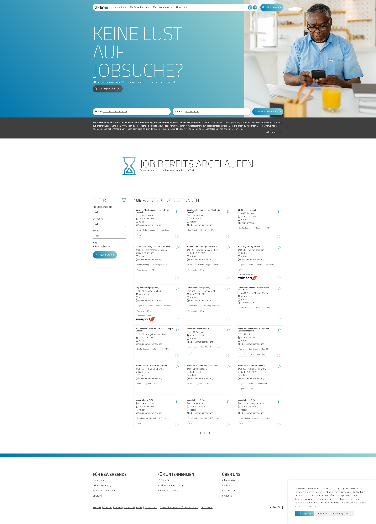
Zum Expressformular (110, 88)
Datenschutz (151, 507)
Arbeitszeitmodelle (102, 206)
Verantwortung (229, 490)
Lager (139, 230)
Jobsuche (118, 7)
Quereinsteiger (163, 230)
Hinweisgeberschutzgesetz (128, 507)
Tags (95, 242)
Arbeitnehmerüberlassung (170, 485)
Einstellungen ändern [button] (342, 513)
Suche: (98, 111)
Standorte (227, 495)
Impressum (207, 507)
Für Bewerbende (138, 7)
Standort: (179, 111)
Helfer (145, 230)
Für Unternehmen (161, 7)
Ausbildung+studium (160, 265)
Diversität (97, 495)
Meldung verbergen (274, 132)
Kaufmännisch (142, 270)
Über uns (180, 7)
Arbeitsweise (228, 480)
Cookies (107, 507)
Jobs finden (99, 480)
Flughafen (242, 265)
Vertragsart (98, 218)
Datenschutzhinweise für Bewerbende (179, 507)
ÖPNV (139, 235)
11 (215, 433)
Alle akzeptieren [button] (304, 513)
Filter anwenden (107, 254)
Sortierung (98, 230)
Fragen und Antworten (104, 490)
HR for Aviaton (164, 480)
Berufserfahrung (245, 228)
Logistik (153, 230)
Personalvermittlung (167, 490)
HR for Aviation (273, 7)
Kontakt (97, 507)
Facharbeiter (258, 228)
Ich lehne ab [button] (322, 513)
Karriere (226, 485)
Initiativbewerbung (102, 485)
